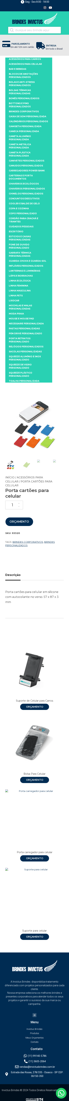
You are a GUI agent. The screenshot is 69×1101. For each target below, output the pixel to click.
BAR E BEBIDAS (17, 69)
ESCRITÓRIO (16, 231)
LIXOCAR (14, 300)
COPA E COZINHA (19, 208)
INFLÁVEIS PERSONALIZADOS (26, 265)
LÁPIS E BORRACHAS (21, 275)
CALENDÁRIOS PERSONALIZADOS (28, 121)
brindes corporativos (28, 541)
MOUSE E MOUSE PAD (21, 318)
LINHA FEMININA (18, 285)
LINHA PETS (16, 295)
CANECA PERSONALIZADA (24, 131)
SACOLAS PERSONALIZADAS (25, 351)
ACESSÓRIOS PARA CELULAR (25, 64)
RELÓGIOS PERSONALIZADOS (26, 346)
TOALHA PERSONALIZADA (24, 381)
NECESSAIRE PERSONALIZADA (26, 323)
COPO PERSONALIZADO (23, 213)
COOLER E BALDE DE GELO (24, 203)
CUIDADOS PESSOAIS (21, 226)
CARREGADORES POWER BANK (27, 170)
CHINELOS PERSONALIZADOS (26, 193)
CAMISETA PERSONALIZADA (25, 126)
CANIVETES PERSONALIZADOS (26, 160)
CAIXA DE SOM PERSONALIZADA (27, 116)
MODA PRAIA (16, 313)
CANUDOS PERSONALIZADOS (26, 165)
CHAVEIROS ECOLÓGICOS (24, 183)
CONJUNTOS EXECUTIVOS (24, 198)
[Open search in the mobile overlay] (34, 30)
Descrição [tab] (13, 575)
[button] (27, 7)
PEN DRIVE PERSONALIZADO (25, 333)
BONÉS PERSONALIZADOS (24, 98)
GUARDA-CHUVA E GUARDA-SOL (27, 261)
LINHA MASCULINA (20, 290)
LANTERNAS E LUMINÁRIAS (24, 270)
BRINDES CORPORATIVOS (24, 111)
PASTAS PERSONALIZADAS (24, 328)
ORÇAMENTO (19, 521)
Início (10, 477)
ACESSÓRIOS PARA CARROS (25, 59)
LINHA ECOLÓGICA (20, 280)
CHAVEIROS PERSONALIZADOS (27, 188)
